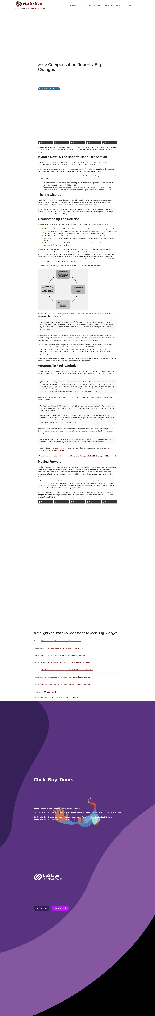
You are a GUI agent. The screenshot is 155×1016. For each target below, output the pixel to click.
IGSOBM (107, 190)
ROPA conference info (59, 450)
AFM (55, 190)
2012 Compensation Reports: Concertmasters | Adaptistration (63, 655)
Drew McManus (54, 89)
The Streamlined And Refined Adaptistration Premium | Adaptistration (65, 662)
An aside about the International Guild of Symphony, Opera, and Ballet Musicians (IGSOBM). (74, 456)
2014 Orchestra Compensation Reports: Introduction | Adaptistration (65, 677)
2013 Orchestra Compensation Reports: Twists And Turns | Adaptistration (67, 670)
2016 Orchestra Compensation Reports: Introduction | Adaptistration (65, 684)
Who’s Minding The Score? (91, 6)
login (42, 697)
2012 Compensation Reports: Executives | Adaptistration (61, 641)
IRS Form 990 (71, 185)
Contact (128, 6)
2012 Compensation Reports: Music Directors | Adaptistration (62, 648)
